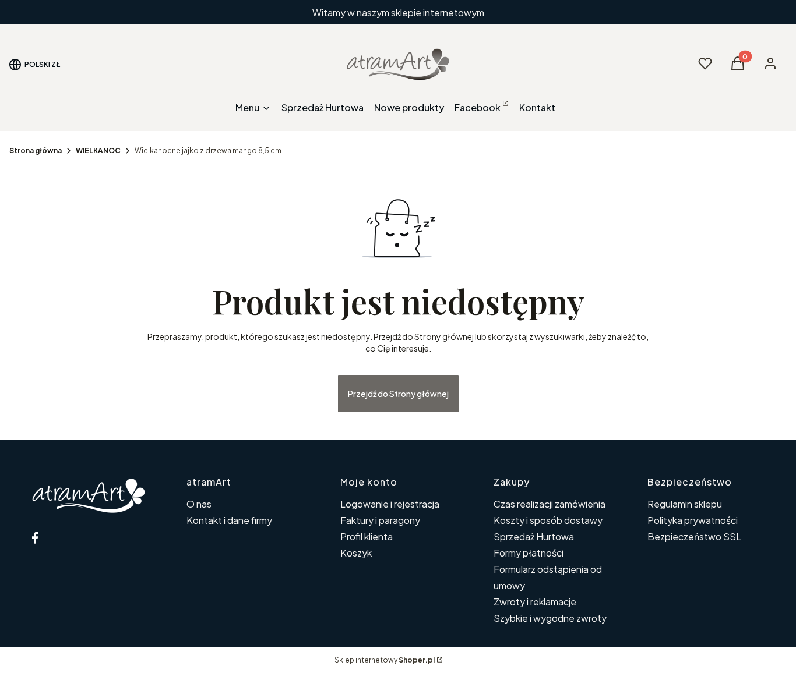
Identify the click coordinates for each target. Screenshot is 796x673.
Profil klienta (366, 536)
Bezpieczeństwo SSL (694, 536)
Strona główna (35, 150)
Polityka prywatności (692, 520)
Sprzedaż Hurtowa (534, 536)
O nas (199, 504)
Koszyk (356, 553)
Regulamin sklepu (684, 504)
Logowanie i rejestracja (389, 504)
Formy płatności (528, 553)
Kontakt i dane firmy (229, 520)
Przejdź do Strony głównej (398, 393)
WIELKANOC (98, 150)
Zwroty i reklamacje (535, 602)
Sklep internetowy (384, 660)
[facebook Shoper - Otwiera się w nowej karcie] (35, 537)
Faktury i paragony (380, 520)
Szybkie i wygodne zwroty (550, 618)
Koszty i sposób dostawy (548, 520)
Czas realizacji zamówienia (549, 504)
